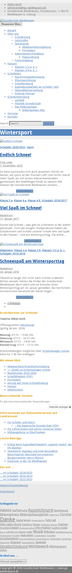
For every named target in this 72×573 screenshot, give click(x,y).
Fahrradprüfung (10, 524)
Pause (3, 241)
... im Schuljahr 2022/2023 (16, 479)
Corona (65, 514)
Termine (12, 113)
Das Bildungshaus (26, 106)
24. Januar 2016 (9, 271)
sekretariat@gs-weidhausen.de (26, 7)
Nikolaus (49, 532)
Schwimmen (55, 539)
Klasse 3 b (34, 250)
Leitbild (19, 100)
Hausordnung (30, 57)
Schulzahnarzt (42, 539)
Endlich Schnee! (15, 154)
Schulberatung (24, 83)
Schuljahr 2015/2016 (12, 253)
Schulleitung (22, 37)
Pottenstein (5, 535)
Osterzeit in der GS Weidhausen (27, 461)
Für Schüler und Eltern (21, 422)
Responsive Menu (11, 24)
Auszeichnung (40, 510)
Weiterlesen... (24, 191)
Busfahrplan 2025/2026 (21, 373)
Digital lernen (23, 520)
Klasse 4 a (20, 200)
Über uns (13, 33)
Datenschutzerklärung (14, 485)
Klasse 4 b (34, 200)
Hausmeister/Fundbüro (29, 53)
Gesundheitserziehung (29, 90)
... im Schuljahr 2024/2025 (16, 472)
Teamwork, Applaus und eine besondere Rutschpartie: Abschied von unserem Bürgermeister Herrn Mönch (32, 454)
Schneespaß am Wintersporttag (32, 261)
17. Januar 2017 (9, 218)
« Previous (13, 303)
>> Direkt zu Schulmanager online (28, 369)
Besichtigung (61, 510)
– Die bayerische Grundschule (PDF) (37, 425)
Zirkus (3, 550)
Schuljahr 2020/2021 (12, 147)
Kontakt (12, 116)
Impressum (7, 491)
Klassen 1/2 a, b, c (26, 67)
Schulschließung (27, 539)
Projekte (16, 535)
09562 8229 (14, 4)
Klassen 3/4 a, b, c (26, 70)
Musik (38, 531)
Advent (5, 510)
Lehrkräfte (21, 40)
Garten (63, 524)
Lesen (29, 531)
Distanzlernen (38, 520)
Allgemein (6, 250)
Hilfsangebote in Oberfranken (26, 432)
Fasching (27, 524)
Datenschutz (15, 389)
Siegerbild (4, 542)
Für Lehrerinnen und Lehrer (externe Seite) (34, 429)
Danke (7, 519)
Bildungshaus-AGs (33, 110)
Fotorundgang (24, 60)
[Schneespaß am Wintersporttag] (21, 244)
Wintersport (7, 191)
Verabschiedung (14, 546)
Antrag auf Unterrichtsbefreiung (27, 383)
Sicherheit (66, 539)
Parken (11, 386)
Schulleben (14, 73)
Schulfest (51, 535)
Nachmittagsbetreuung (29, 77)
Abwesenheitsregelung (36, 47)
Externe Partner (25, 93)
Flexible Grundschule (28, 103)
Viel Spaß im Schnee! (21, 207)
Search (4, 123)
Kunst (3, 532)
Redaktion (6, 215)
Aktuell (11, 30)
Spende (40, 542)
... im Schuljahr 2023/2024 (16, 476)
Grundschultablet (9, 527)
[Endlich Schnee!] (11, 141)
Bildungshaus (9, 514)
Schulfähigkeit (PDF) (20, 376)
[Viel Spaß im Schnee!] (14, 194)
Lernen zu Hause (15, 531)
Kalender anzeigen (59, 406)
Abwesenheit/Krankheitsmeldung (28, 366)
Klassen (12, 63)
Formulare (28, 50)
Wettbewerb (38, 546)
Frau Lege (6, 162)
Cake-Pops (54, 515)
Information (43, 527)
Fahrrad (50, 520)
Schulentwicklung (18, 96)
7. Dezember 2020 (11, 165)
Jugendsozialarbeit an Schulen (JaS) (37, 87)
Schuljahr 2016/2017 (54, 200)
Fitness (36, 524)
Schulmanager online (55, 351)
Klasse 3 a (6, 200)
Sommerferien (28, 542)
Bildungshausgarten (34, 514)
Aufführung (19, 510)
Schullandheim (9, 538)
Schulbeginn (40, 535)
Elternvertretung (25, 80)
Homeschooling (27, 528)
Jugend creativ (60, 527)
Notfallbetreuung (64, 532)
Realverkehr (27, 535)
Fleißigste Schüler (49, 525)
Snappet (15, 542)
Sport (30, 147)
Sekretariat (22, 43)
